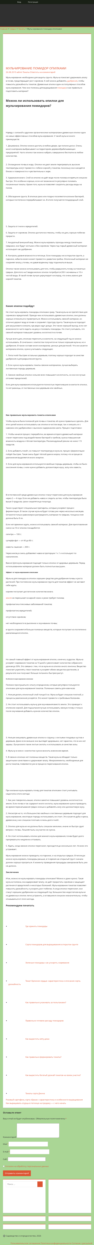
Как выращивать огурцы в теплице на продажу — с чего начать (36, 1103)
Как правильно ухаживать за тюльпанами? (45, 1002)
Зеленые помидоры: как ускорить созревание (47, 962)
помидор (61, 87)
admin (19, 72)
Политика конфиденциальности (56, 1243)
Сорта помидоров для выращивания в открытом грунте (51, 944)
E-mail (6, 1151)
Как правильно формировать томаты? (43, 1057)
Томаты (26, 72)
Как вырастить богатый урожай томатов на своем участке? (53, 1075)
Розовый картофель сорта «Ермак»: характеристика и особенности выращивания (44, 1099)
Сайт (5, 1159)
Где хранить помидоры (36, 926)
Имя (5, 1144)
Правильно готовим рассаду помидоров (44, 1020)
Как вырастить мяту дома (37, 1039)
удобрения (72, 81)
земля (9, 598)
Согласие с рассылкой (82, 1243)
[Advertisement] (69, 1195)
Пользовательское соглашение (26, 1243)
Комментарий (9, 1137)
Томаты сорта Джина (35, 1093)
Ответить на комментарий (42, 72)
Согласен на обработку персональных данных (27, 1166)
